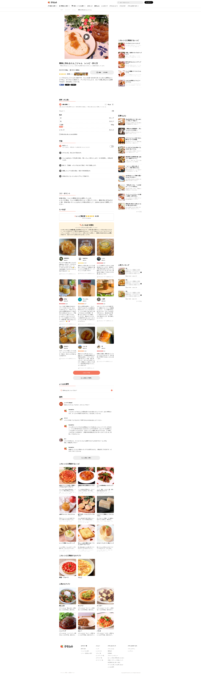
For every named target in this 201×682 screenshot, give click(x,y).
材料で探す (83, 648)
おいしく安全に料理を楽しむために (116, 657)
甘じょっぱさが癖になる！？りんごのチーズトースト (86, 543)
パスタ (99, 631)
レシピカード (104, 6)
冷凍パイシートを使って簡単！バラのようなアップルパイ (67, 486)
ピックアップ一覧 (100, 655)
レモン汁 (62, 130)
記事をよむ (97, 6)
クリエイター (123, 6)
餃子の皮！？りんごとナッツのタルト (86, 515)
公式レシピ (89, 6)
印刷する (74, 84)
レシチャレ (130, 651)
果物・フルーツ (64, 577)
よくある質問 (111, 667)
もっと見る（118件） (86, 378)
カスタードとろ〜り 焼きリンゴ (105, 543)
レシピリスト (99, 651)
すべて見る (139, 211)
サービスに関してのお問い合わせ (115, 664)
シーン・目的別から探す (86, 653)
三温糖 (61, 124)
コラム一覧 (98, 653)
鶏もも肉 (62, 606)
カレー (80, 631)
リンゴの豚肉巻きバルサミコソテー (105, 486)
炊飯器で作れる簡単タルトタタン (86, 486)
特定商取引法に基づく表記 (114, 662)
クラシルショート (114, 6)
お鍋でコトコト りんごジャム (67, 514)
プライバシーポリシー (113, 655)
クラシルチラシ (131, 648)
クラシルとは (111, 648)
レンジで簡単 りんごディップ (67, 543)
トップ (97, 648)
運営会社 (110, 651)
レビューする (86, 372)
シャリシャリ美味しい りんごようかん (105, 515)
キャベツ (80, 606)
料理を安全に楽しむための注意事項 (69, 134)
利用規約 (110, 653)
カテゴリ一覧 (99, 657)
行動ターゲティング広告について (115, 660)
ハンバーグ (62, 631)
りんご (61, 111)
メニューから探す (85, 651)
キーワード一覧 (99, 660)
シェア (62, 84)
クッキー (99, 606)
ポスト (68, 84)
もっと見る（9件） (86, 457)
